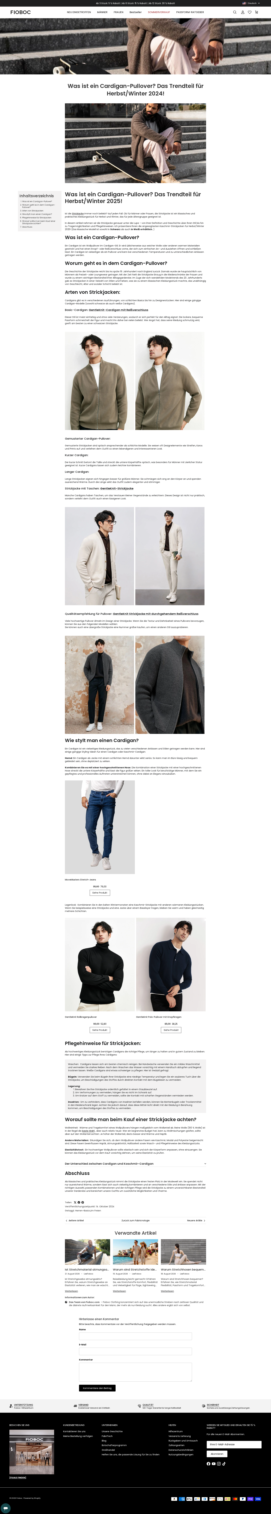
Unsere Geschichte (112, 1431)
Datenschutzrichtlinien (181, 1450)
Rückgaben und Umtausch (183, 1440)
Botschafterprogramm (114, 1445)
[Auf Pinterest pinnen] (82, 1202)
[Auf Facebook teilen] (79, 1202)
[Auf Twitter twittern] (75, 1202)
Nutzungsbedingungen (181, 1454)
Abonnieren (217, 1453)
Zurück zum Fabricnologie (136, 1220)
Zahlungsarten (176, 1445)
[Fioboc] (20, 12)
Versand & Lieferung (180, 1436)
